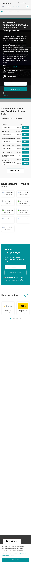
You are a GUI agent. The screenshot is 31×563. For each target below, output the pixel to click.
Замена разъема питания (8, 138)
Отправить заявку (15, 89)
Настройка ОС (6, 141)
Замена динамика (6, 134)
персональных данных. (16, 280)
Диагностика (5, 131)
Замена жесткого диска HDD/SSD (8, 163)
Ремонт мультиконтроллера (7, 159)
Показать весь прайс (15, 170)
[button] (25, 295)
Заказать (25, 127)
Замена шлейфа (6, 148)
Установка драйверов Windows (8, 156)
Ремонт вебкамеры (7, 152)
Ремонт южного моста (8, 145)
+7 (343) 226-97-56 (12, 7)
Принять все (15, 559)
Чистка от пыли (6, 127)
